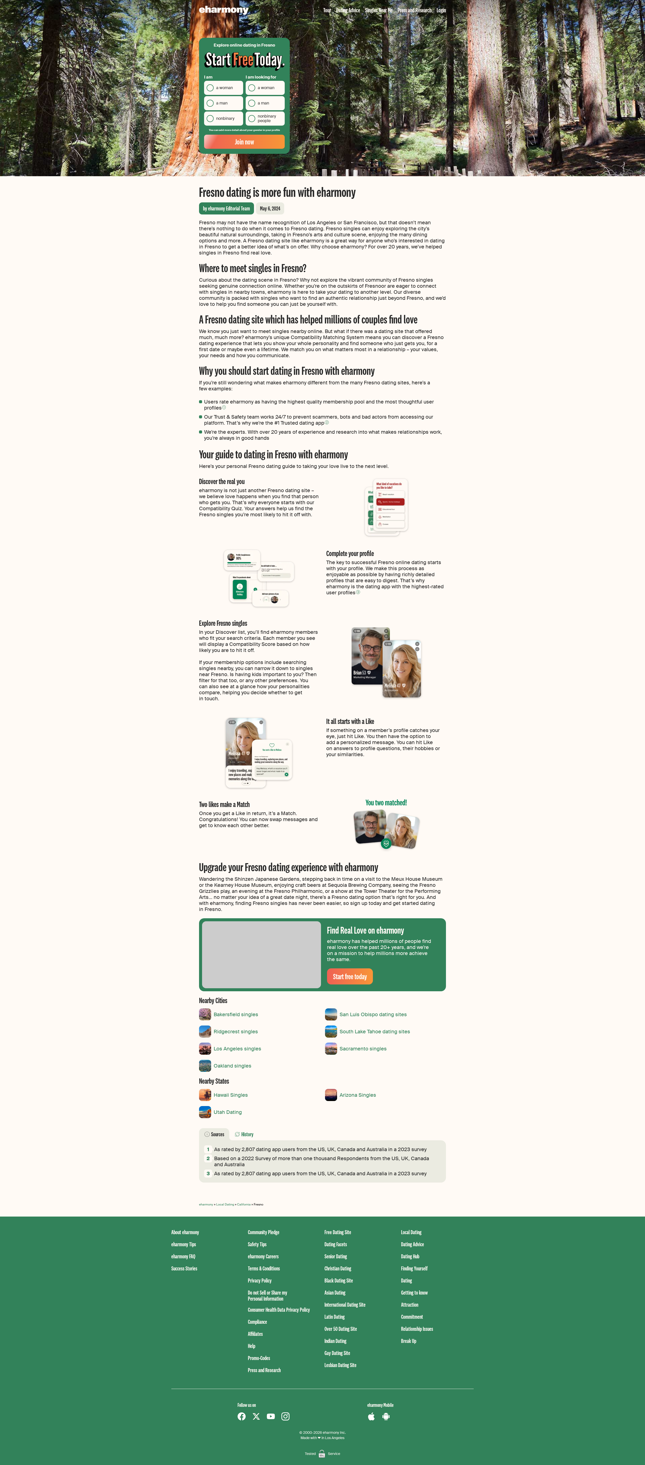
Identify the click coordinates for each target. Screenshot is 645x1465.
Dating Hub (410, 1256)
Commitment (412, 1317)
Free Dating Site (338, 1232)
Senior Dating (336, 1256)
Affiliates (255, 1334)
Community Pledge (263, 1232)
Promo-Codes (259, 1358)
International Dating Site (345, 1304)
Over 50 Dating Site (341, 1329)
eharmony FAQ (183, 1256)
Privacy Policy (260, 1280)
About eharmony (185, 1232)
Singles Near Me (379, 10)
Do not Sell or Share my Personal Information (267, 1295)
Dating (406, 1280)
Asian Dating (335, 1292)
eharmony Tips (183, 1244)
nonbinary (225, 118)
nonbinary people (267, 118)
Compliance (257, 1322)
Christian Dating (338, 1268)
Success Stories (184, 1268)
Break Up (408, 1341)
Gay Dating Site (337, 1353)
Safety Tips (257, 1244)
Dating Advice (348, 10)
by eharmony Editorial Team (226, 208)
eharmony (206, 1204)
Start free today (350, 976)
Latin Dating (335, 1317)
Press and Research (415, 10)
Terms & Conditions (264, 1268)
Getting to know (414, 1292)
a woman (224, 87)
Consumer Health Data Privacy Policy (279, 1309)
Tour (327, 10)
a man (222, 103)
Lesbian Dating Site (341, 1365)
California (244, 1204)
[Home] (224, 10)
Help (251, 1346)
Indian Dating (335, 1341)
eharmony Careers (263, 1256)
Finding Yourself (414, 1268)
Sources (217, 1134)
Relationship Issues (417, 1329)
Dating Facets (336, 1244)
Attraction (409, 1304)
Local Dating (225, 1204)
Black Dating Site (339, 1280)
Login (441, 10)
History (247, 1134)
